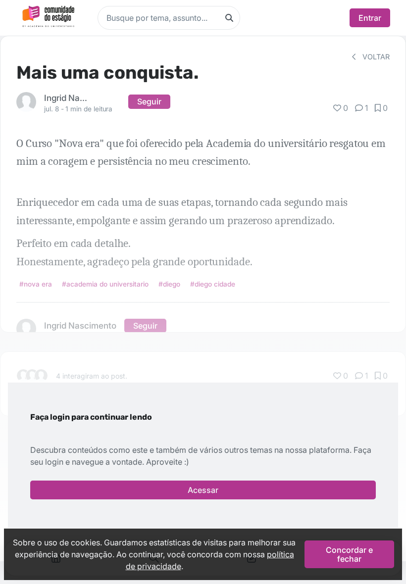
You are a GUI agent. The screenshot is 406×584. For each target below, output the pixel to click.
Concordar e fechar (349, 554)
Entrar (369, 18)
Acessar (203, 490)
